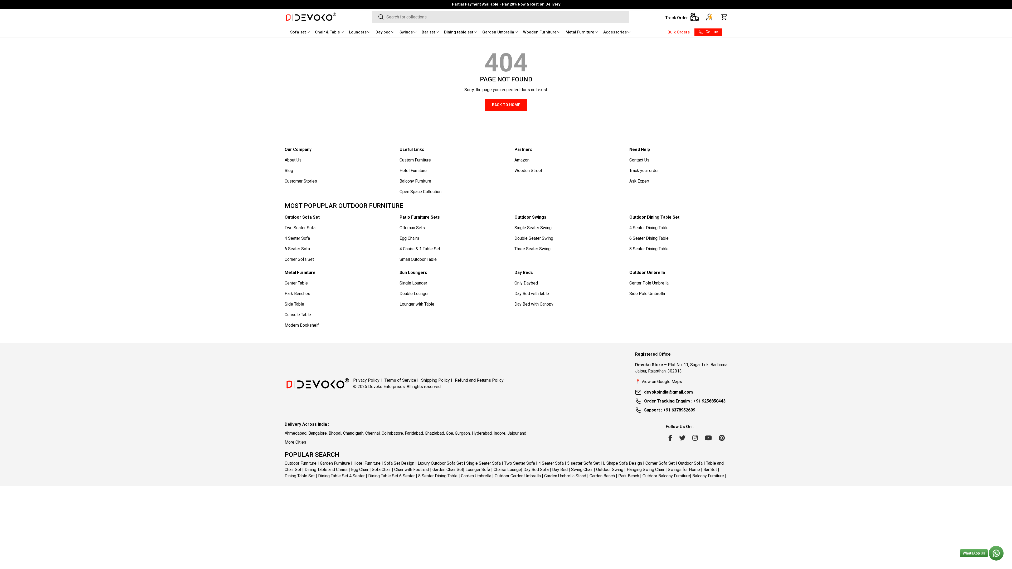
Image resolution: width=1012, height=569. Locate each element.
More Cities (295, 442)
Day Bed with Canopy (533, 304)
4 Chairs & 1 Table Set (420, 248)
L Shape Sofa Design (622, 463)
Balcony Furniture (415, 181)
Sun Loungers (413, 272)
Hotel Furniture (413, 170)
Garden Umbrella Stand (565, 475)
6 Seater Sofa (297, 248)
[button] (724, 17)
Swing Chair (582, 469)
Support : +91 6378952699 (669, 410)
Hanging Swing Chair (645, 469)
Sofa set (298, 32)
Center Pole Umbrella (649, 283)
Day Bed (560, 469)
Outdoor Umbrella (647, 272)
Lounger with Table (417, 304)
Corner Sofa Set (299, 259)
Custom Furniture (415, 160)
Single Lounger (413, 283)
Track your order (644, 170)
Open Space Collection (420, 191)
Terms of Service (402, 380)
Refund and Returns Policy (479, 380)
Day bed (383, 32)
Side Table (294, 304)
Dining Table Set (300, 475)
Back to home (506, 105)
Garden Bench (602, 475)
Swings (406, 32)
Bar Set (710, 469)
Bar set (428, 32)
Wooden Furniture (540, 32)
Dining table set (458, 32)
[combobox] (500, 17)
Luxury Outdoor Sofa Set (440, 463)
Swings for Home (684, 469)
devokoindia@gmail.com (668, 392)
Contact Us (639, 160)
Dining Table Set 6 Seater (391, 475)
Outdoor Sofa (690, 463)
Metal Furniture (580, 32)
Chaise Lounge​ (507, 469)
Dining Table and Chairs (326, 469)
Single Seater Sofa (483, 463)
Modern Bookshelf (302, 325)
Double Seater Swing (533, 238)
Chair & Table (327, 32)
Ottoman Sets (412, 227)
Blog (289, 170)
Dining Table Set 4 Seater (341, 475)
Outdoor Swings (530, 217)
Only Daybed (526, 283)
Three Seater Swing (532, 248)
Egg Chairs (409, 238)
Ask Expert (639, 181)
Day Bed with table (531, 293)
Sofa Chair (381, 469)
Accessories (615, 32)
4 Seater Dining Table (649, 227)
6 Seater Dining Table (649, 238)
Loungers (358, 32)
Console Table (298, 314)
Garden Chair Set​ (447, 469)
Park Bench (628, 475)
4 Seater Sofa (297, 238)
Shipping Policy (436, 380)
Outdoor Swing (609, 469)
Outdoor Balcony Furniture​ (666, 475)
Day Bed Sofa (536, 469)
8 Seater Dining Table (649, 248)
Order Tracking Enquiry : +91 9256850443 (685, 401)
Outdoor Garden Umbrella (518, 475)
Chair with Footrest (411, 469)
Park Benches (297, 293)
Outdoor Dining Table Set (654, 217)
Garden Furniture (335, 463)
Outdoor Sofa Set (302, 217)
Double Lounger (414, 293)
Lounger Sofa (477, 469)
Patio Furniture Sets (420, 217)
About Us (293, 160)
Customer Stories (301, 181)
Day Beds (523, 272)
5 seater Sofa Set (583, 463)
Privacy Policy (367, 380)
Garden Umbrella (498, 32)
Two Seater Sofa (300, 227)
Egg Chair (359, 469)
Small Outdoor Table (418, 259)
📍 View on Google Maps (658, 381)
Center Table (296, 283)
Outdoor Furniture (301, 463)
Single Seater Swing (533, 227)
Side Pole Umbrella (647, 293)
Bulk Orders (679, 32)
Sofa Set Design (399, 463)
